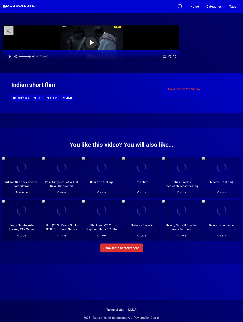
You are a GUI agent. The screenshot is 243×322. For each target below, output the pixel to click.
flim (39, 97)
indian (54, 97)
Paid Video (22, 97)
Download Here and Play (184, 89)
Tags (232, 6)
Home (194, 6)
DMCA (132, 310)
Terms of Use (115, 310)
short (68, 97)
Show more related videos (121, 248)
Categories (214, 6)
